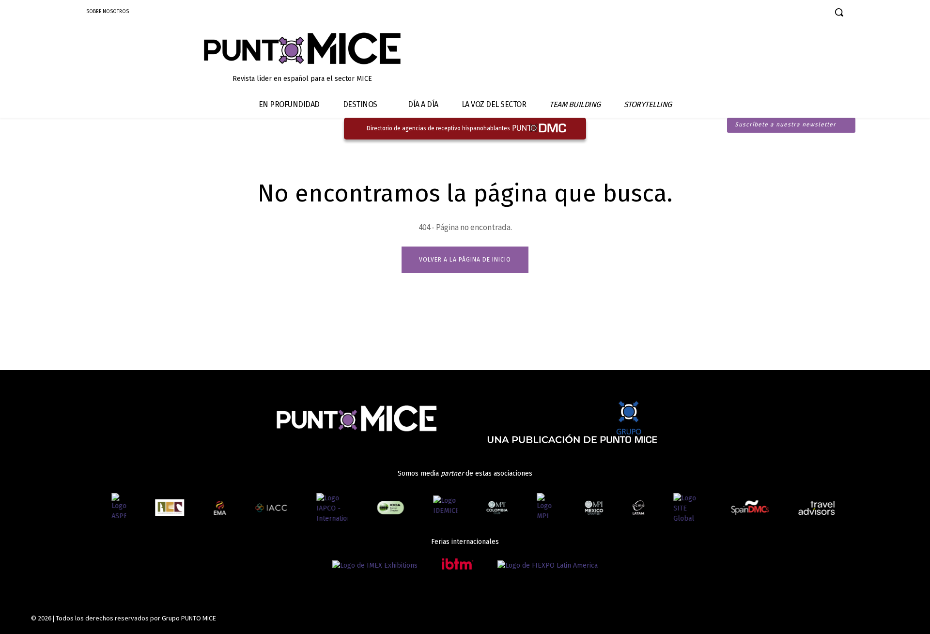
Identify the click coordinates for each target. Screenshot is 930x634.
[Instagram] (761, 13)
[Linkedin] (778, 13)
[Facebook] (744, 13)
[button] (839, 12)
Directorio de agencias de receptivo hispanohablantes (438, 128)
